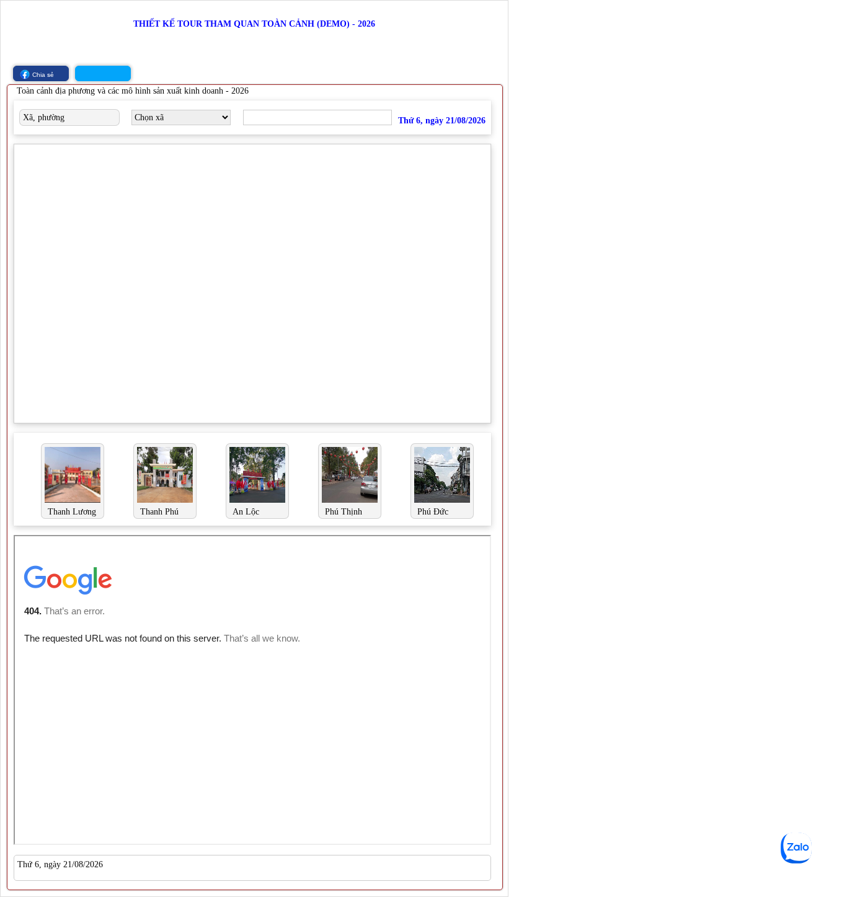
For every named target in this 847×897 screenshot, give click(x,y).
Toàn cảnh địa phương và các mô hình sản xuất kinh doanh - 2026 (133, 90)
